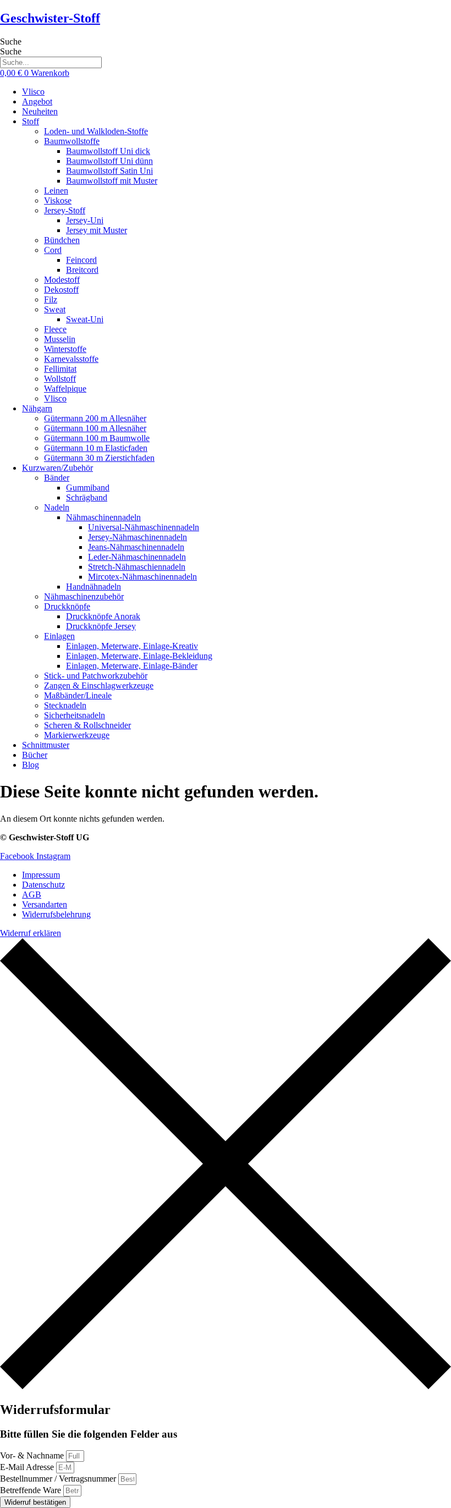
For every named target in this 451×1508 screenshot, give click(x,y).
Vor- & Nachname (33, 1455)
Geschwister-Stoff (50, 18)
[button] (236, 121)
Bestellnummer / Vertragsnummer (59, 1478)
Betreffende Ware (31, 1490)
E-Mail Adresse (28, 1467)
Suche (10, 41)
